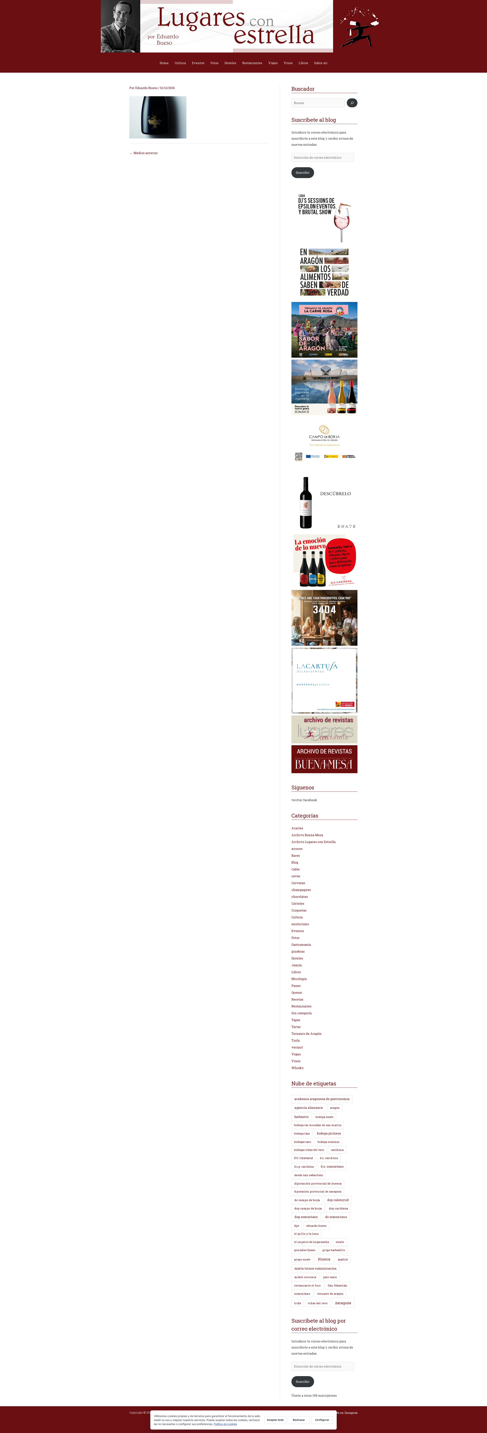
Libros (303, 63)
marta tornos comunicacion (315, 1268)
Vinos (288, 63)
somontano (302, 1293)
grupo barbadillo (333, 1250)
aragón (335, 1108)
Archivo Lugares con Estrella (313, 842)
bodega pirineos (329, 1133)
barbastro (301, 1117)
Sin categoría (301, 1013)
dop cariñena (338, 1208)
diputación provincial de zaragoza (317, 1191)
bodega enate (324, 1117)
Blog (294, 862)
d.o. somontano (332, 1166)
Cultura (180, 63)
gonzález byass (304, 1250)
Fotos (214, 63)
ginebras (298, 951)
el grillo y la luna (306, 1234)
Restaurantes (252, 63)
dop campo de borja (308, 1208)
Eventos (198, 63)
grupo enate (302, 1259)
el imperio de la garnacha (311, 1242)
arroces (296, 849)
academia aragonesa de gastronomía (321, 1099)
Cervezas (298, 883)
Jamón (296, 965)
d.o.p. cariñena (304, 1166)
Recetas (297, 999)
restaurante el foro (307, 1285)
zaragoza (343, 1302)
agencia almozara (308, 1108)
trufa (297, 1303)
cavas (295, 876)
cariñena (337, 1150)
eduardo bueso (316, 1226)
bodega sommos (328, 1142)
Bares (295, 855)
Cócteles (297, 903)
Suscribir (303, 172)
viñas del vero (318, 1303)
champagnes (301, 890)
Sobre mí (320, 63)
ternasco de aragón (330, 1293)
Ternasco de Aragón (306, 1034)
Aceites (297, 828)
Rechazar (299, 1419)
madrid (343, 1259)
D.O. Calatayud (303, 1158)
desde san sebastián (308, 1175)
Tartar (296, 1027)
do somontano (336, 1217)
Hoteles (230, 63)
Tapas (295, 1020)
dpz (296, 1226)
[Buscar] (352, 102)
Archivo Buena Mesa (307, 835)
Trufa (295, 1040)
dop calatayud (338, 1200)
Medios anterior (144, 153)
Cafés (295, 869)
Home (164, 63)
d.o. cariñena (329, 1158)
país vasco (330, 1277)
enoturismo (300, 924)
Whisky (297, 1068)
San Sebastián (337, 1285)
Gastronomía (301, 945)
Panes (296, 986)
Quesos (296, 992)
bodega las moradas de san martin (317, 1125)
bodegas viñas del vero (309, 1150)
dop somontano (306, 1217)
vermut (297, 1047)
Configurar (322, 1419)
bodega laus (302, 1133)
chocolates (299, 897)
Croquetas (298, 910)
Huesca (324, 1259)
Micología (299, 979)
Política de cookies (225, 1424)
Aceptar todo (275, 1419)
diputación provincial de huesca (318, 1183)
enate (340, 1242)
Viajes (273, 63)
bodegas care (302, 1142)
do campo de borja (307, 1200)
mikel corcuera (305, 1277)
